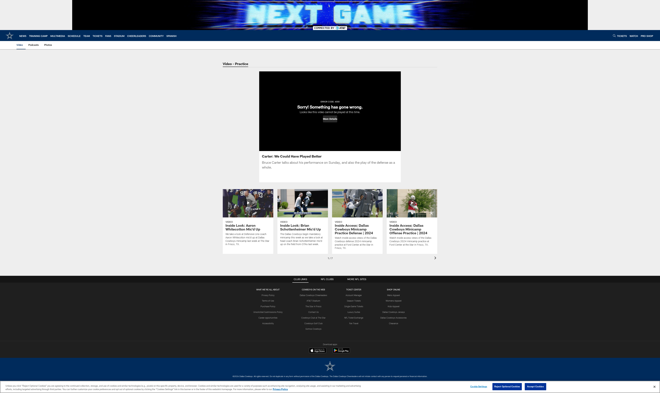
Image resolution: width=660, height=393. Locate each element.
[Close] (654, 386)
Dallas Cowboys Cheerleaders (313, 295)
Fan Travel (353, 323)
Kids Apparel (393, 306)
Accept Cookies (535, 386)
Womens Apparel (394, 300)
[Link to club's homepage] (10, 35)
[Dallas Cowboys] (330, 366)
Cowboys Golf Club (313, 323)
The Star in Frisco (313, 306)
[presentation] (435, 258)
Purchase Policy (268, 306)
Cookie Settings (478, 386)
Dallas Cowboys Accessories (393, 317)
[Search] (614, 35)
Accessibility (268, 323)
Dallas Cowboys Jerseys (393, 312)
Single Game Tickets (353, 306)
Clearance (393, 323)
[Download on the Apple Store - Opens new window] (317, 351)
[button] (330, 118)
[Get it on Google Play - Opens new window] (341, 352)
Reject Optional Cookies (507, 386)
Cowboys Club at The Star (313, 317)
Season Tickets (354, 300)
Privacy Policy (268, 295)
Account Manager (354, 295)
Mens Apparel (393, 295)
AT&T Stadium (313, 300)
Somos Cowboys (313, 329)
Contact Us (313, 312)
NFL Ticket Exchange (353, 317)
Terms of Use (268, 300)
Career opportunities (267, 317)
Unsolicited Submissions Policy (268, 312)
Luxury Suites (354, 312)
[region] (330, 387)
